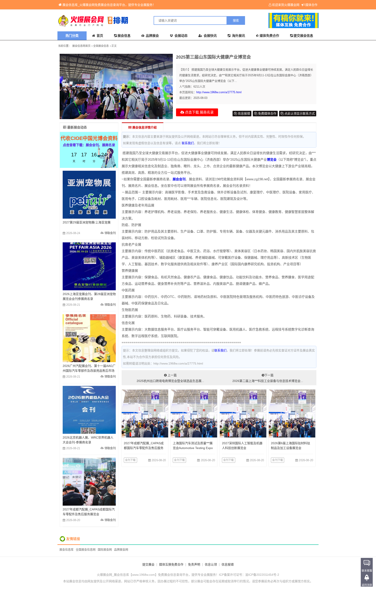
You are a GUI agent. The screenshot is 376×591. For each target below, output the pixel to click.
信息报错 (243, 113)
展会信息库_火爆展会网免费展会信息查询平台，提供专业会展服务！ (109, 5)
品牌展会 (152, 35)
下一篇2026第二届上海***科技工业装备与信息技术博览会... (267, 378)
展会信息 (124, 35)
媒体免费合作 (269, 35)
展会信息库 (66, 549)
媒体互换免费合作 (171, 564)
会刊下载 (130, 460)
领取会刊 (110, 233)
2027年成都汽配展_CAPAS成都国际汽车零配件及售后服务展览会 (144, 447)
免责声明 (194, 564)
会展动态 (181, 35)
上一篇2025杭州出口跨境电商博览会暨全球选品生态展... (170, 378)
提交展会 (148, 564)
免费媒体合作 (266, 113)
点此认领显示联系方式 (299, 113)
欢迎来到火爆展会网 (285, 5)
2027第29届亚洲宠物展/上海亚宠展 (87, 222)
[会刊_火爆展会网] (122, 20)
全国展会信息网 (86, 549)
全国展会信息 (101, 45)
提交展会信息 (303, 35)
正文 (114, 45)
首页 (99, 35)
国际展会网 (105, 549)
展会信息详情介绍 (144, 127)
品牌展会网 (121, 549)
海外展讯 (238, 35)
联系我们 (188, 143)
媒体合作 (311, 5)
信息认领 (211, 564)
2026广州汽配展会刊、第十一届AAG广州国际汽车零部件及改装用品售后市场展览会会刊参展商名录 (89, 370)
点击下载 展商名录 (199, 112)
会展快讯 (210, 35)
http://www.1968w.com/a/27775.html (219, 92)
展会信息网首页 (81, 45)
